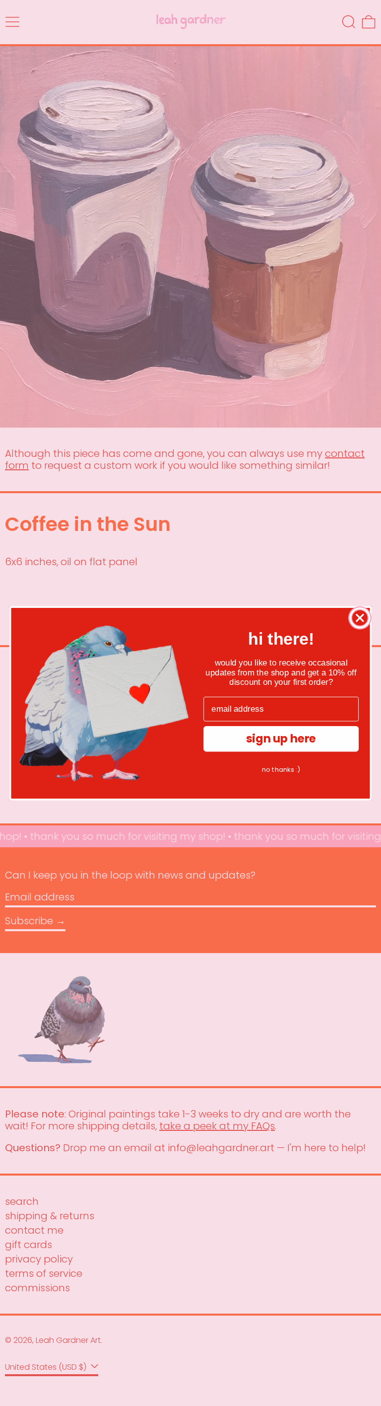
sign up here (281, 738)
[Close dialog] (360, 617)
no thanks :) (281, 769)
